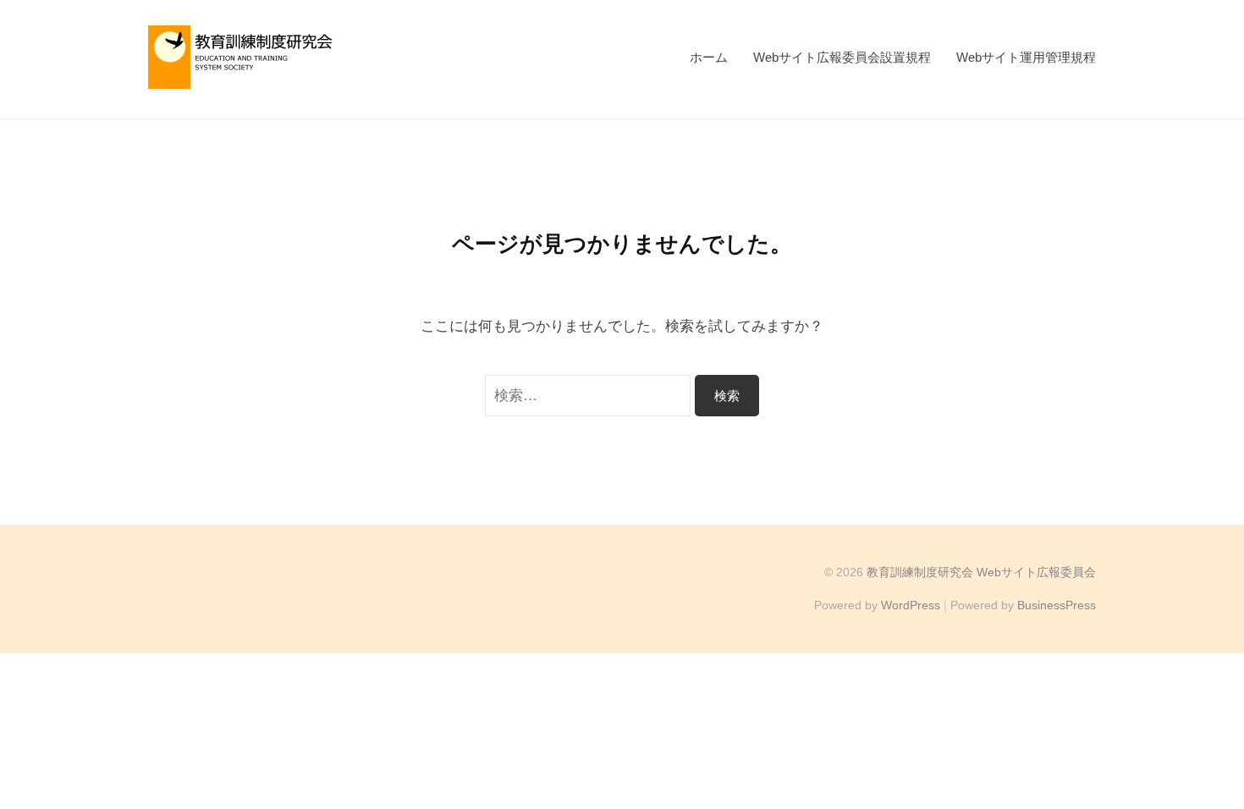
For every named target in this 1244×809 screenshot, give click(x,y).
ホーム (709, 57)
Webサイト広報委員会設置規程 (842, 57)
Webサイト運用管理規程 (1026, 57)
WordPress (910, 605)
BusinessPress (1056, 605)
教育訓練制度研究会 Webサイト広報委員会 (981, 572)
